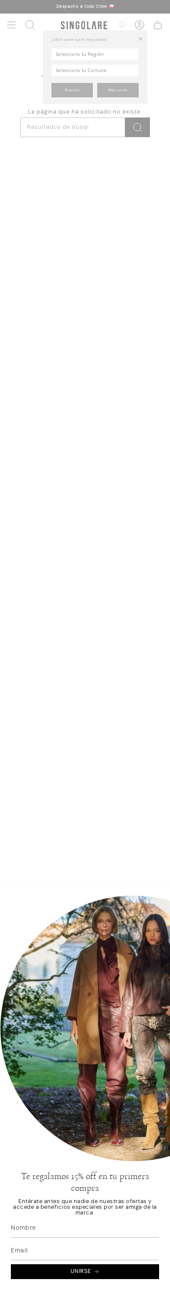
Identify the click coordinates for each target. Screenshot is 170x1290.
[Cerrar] (157, 942)
